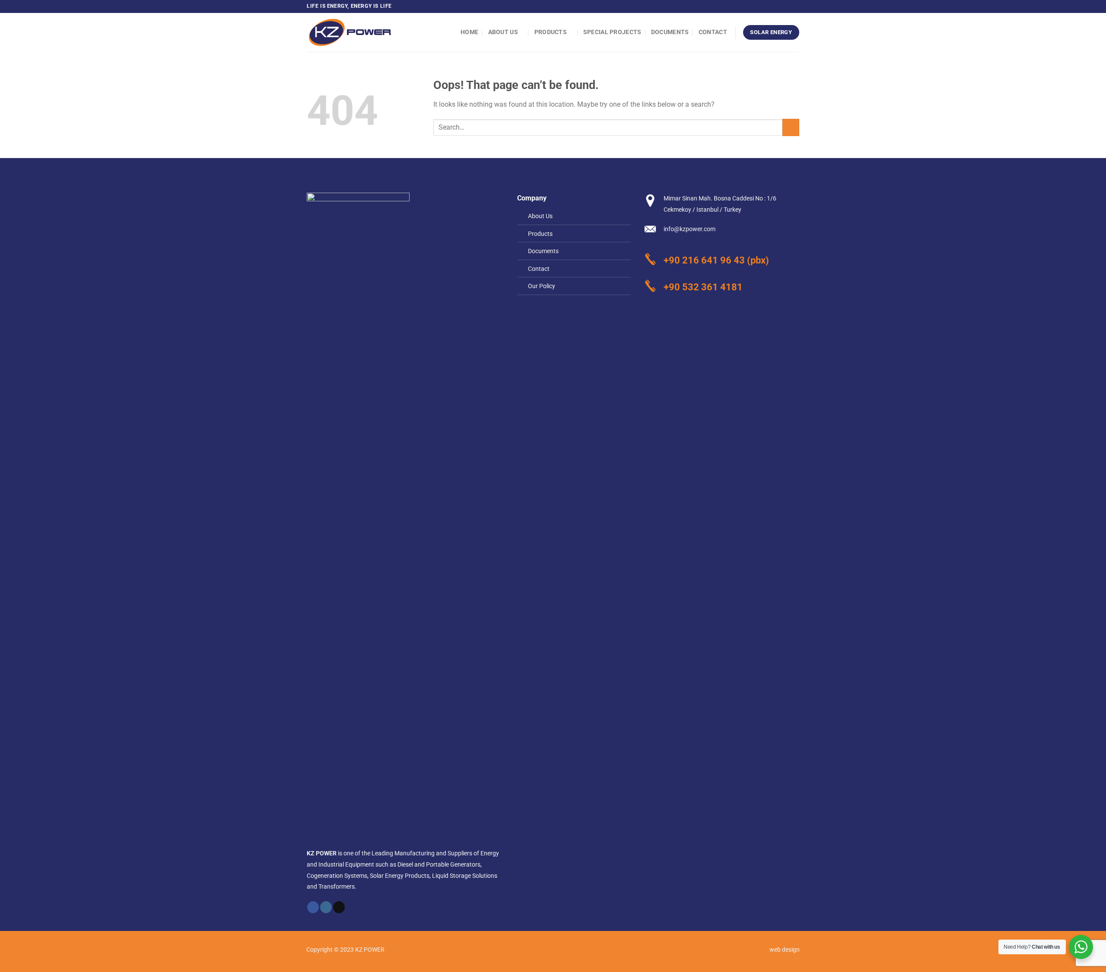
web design (784, 949)
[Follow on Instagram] (786, 6)
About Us (503, 32)
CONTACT (713, 32)
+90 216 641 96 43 (704, 260)
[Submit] (790, 127)
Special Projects (612, 32)
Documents (670, 32)
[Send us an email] (795, 6)
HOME (469, 32)
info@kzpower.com (689, 229)
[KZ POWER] (350, 32)
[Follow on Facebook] (778, 6)
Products (550, 32)
